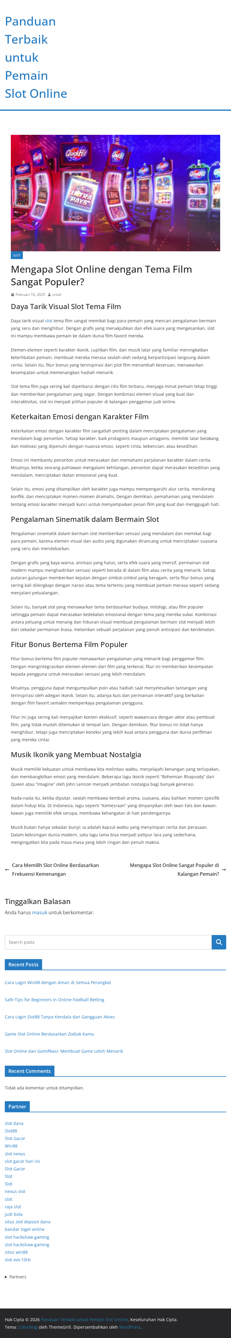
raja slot (13, 1206)
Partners (17, 1277)
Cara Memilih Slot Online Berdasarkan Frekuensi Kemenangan (55, 869)
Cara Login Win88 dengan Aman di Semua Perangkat (58, 982)
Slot (16, 255)
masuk (39, 912)
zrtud (56, 294)
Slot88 (11, 1131)
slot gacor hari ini (22, 1161)
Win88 (11, 1146)
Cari (218, 942)
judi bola (14, 1214)
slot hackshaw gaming (27, 1237)
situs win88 (16, 1252)
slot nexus (15, 1154)
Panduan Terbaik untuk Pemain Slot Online (36, 57)
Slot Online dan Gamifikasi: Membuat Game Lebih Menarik (64, 1051)
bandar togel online (25, 1229)
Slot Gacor (15, 1138)
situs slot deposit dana (28, 1222)
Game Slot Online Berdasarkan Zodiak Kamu (49, 1034)
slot (48, 321)
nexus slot (15, 1191)
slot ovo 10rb (18, 1259)
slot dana (14, 1123)
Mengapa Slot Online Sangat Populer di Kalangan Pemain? (174, 869)
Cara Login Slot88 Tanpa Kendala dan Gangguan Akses (60, 1017)
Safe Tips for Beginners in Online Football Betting (54, 999)
